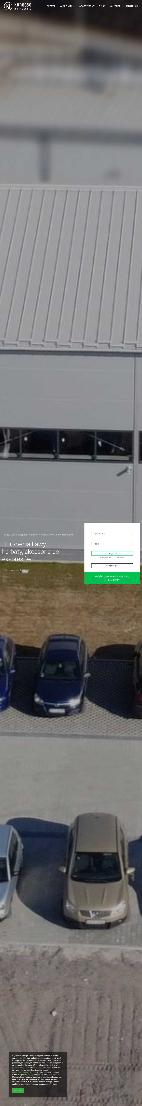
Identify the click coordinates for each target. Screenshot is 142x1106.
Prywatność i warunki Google (24, 1072)
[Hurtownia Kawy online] (17, 6)
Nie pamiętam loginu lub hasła (112, 557)
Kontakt (115, 6)
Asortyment (87, 6)
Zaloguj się (112, 553)
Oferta (51, 6)
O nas (102, 6)
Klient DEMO (112, 580)
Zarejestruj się (112, 565)
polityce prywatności (20, 1068)
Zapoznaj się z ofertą (14, 570)
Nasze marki (67, 6)
